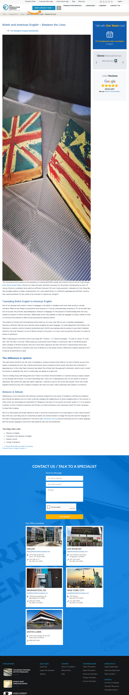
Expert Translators (89, 670)
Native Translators (89, 667)
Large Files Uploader (47, 670)
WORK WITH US (110, 664)
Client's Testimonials (112, 91)
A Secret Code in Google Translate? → (14, 448)
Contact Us (115, 6)
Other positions (110, 674)
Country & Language (112, 682)
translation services (50, 419)
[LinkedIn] (106, 2)
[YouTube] (109, 2)
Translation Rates (30, 1)
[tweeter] (104, 2)
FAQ (63, 674)
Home (4, 14)
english (120, 1)
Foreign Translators (89, 677)
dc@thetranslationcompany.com (37, 593)
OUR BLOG (108, 680)
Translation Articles (111, 690)
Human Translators (89, 681)
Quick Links (44, 664)
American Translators (90, 674)
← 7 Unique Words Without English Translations (17, 446)
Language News (13, 14)
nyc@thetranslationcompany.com (78, 593)
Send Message (64, 517)
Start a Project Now (42, 8)
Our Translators (89, 664)
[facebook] (101, 2)
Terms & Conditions (68, 667)
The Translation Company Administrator (24, 31)
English (22, 14)
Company (102, 6)
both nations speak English (12, 285)
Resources (82, 1)
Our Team (112, 26)
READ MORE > (16, 674)
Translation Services (72, 6)
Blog (73, 1)
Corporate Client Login (46, 1)
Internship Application (112, 670)
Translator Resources (112, 686)
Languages (90, 6)
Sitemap (43, 674)
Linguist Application (111, 667)
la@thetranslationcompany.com (77, 551)
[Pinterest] (112, 2)
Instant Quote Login (62, 1)
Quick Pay (43, 667)
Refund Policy (66, 670)
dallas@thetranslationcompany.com (38, 551)
